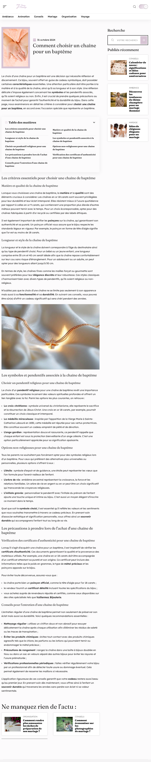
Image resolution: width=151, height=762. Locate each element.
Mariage (133, 122)
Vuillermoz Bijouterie (48, 597)
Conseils (79, 717)
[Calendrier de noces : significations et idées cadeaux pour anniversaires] (119, 67)
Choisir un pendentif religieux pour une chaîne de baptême (25, 148)
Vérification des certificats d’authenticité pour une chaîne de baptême (74, 156)
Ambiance (134, 88)
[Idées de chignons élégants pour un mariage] (119, 130)
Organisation (30, 717)
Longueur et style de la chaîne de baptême (22, 139)
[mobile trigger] (5, 6)
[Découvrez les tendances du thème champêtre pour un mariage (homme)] (119, 99)
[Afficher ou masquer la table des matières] (66, 122)
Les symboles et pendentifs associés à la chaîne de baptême (73, 139)
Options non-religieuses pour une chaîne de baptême (74, 148)
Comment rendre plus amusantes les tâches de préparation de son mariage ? (33, 726)
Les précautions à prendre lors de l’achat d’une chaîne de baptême (26, 156)
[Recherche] (134, 6)
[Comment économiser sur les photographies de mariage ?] (64, 724)
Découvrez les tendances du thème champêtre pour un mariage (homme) (135, 101)
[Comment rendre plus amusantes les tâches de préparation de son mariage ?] (13, 724)
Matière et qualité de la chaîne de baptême (70, 131)
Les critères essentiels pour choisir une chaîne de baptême (25, 130)
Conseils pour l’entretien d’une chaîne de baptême (26, 164)
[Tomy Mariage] (21, 6)
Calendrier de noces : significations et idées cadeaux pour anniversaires (137, 69)
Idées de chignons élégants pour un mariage (134, 132)
